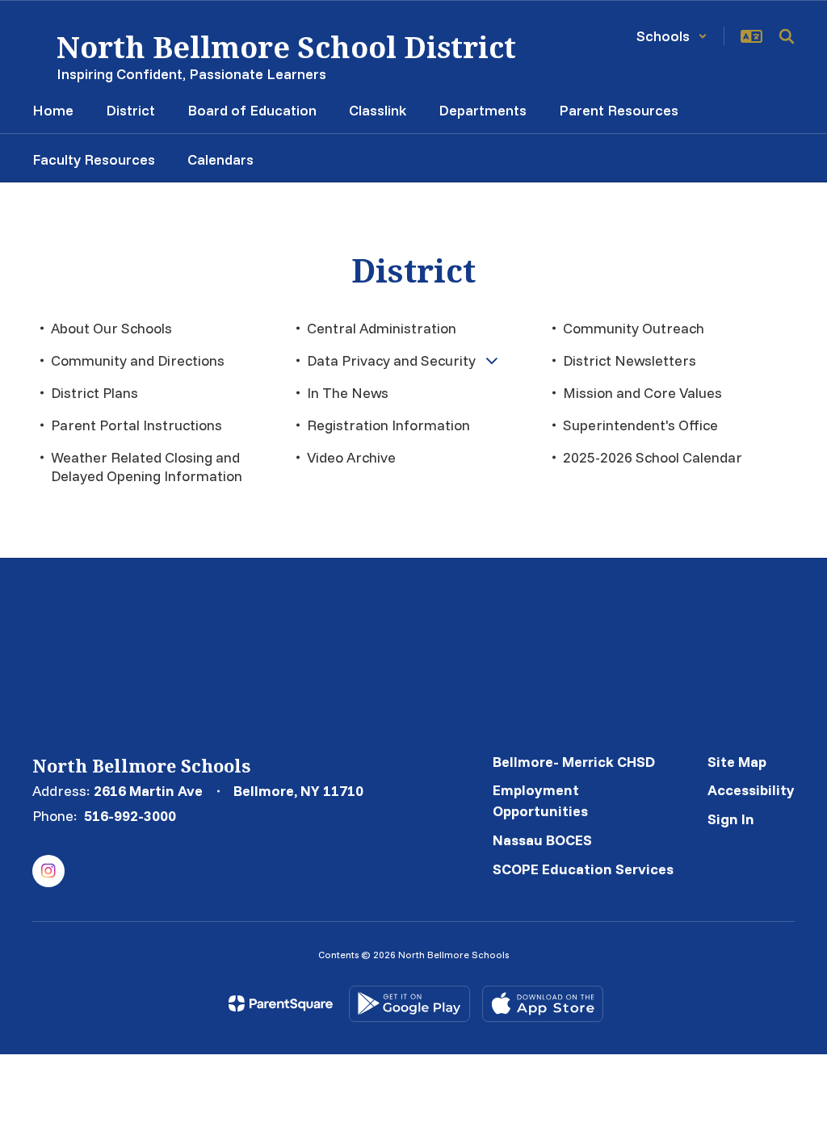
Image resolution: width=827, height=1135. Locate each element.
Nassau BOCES (542, 840)
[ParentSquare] (281, 1003)
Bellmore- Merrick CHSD (574, 761)
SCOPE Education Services (583, 869)
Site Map (736, 761)
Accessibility (751, 790)
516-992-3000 (130, 815)
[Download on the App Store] (542, 1004)
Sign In (730, 819)
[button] (671, 36)
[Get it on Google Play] (409, 1004)
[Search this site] (787, 36)
